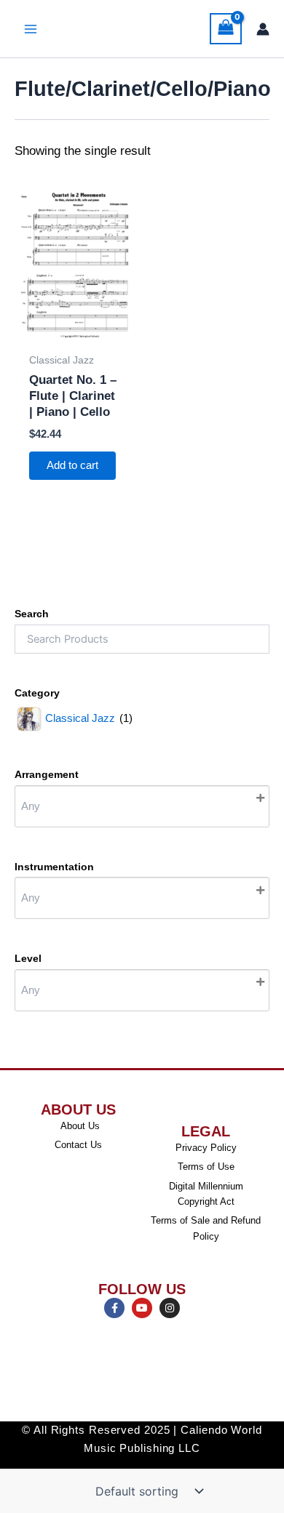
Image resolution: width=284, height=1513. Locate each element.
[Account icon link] (262, 29)
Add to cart (72, 465)
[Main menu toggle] (31, 29)
